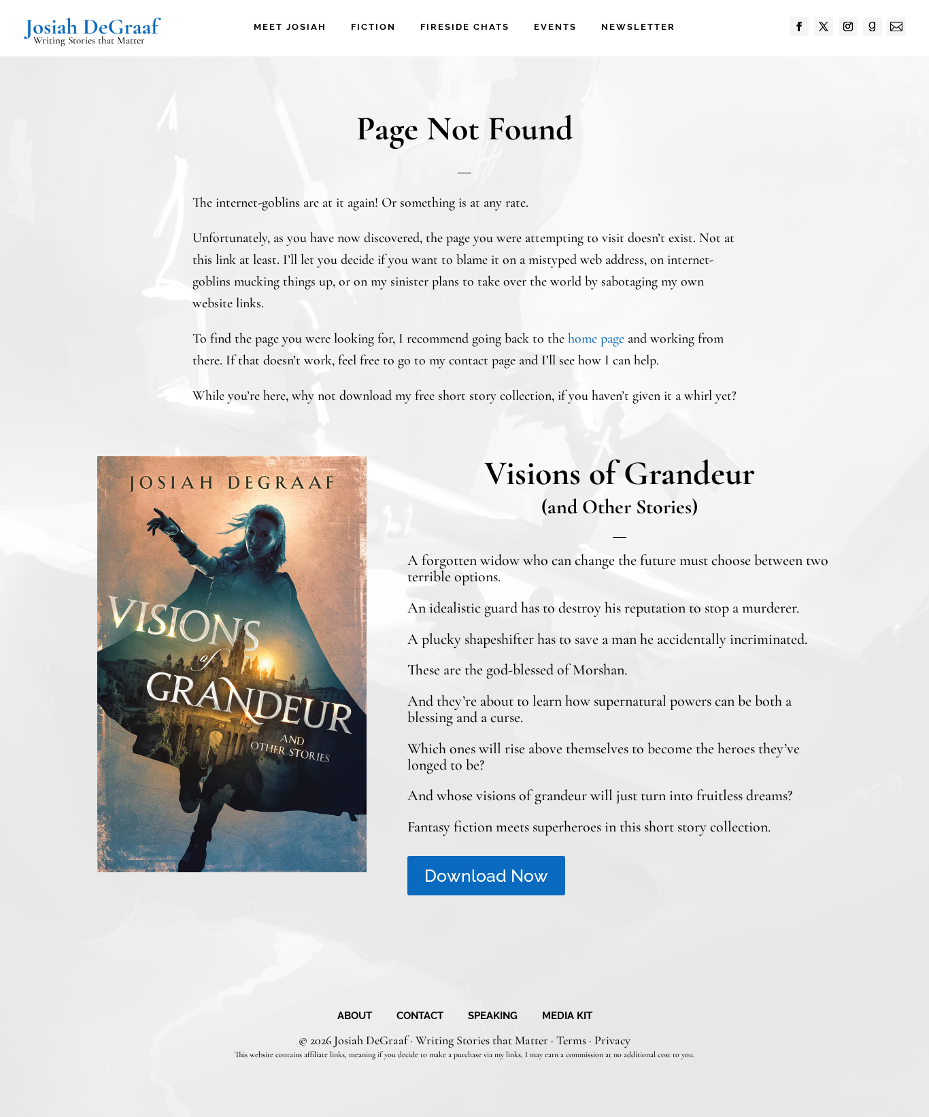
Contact (419, 1016)
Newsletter (638, 27)
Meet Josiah (290, 27)
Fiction (373, 27)
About (354, 1016)
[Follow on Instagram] (848, 26)
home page (596, 338)
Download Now (486, 875)
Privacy (612, 1040)
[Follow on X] (823, 26)
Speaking (493, 1016)
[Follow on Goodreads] (872, 26)
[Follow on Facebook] (799, 26)
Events (555, 27)
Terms (571, 1040)
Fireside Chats (464, 27)
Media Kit (567, 1016)
